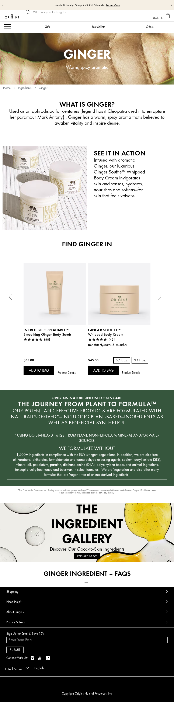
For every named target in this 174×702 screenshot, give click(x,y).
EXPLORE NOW (87, 556)
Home (7, 88)
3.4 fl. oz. (140, 360)
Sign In (158, 17)
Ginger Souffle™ (104, 330)
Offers (149, 27)
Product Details (67, 373)
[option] (54, 319)
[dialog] (168, 16)
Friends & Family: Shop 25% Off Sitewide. (79, 5)
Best (98, 27)
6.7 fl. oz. (122, 360)
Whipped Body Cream (105, 334)
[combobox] (15, 668)
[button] (87, 582)
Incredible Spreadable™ (46, 330)
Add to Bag (39, 370)
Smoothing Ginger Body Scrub (47, 334)
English (39, 668)
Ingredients (24, 88)
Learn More (113, 5)
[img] (33, 658)
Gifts (47, 27)
